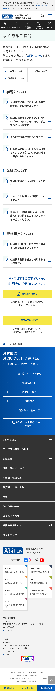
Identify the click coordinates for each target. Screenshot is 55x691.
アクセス (9, 630)
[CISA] (4, 344)
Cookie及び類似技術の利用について (23, 678)
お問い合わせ (35, 55)
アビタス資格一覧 (17, 672)
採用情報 (43, 678)
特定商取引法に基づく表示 (27, 681)
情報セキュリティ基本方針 (27, 675)
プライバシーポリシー (36, 672)
